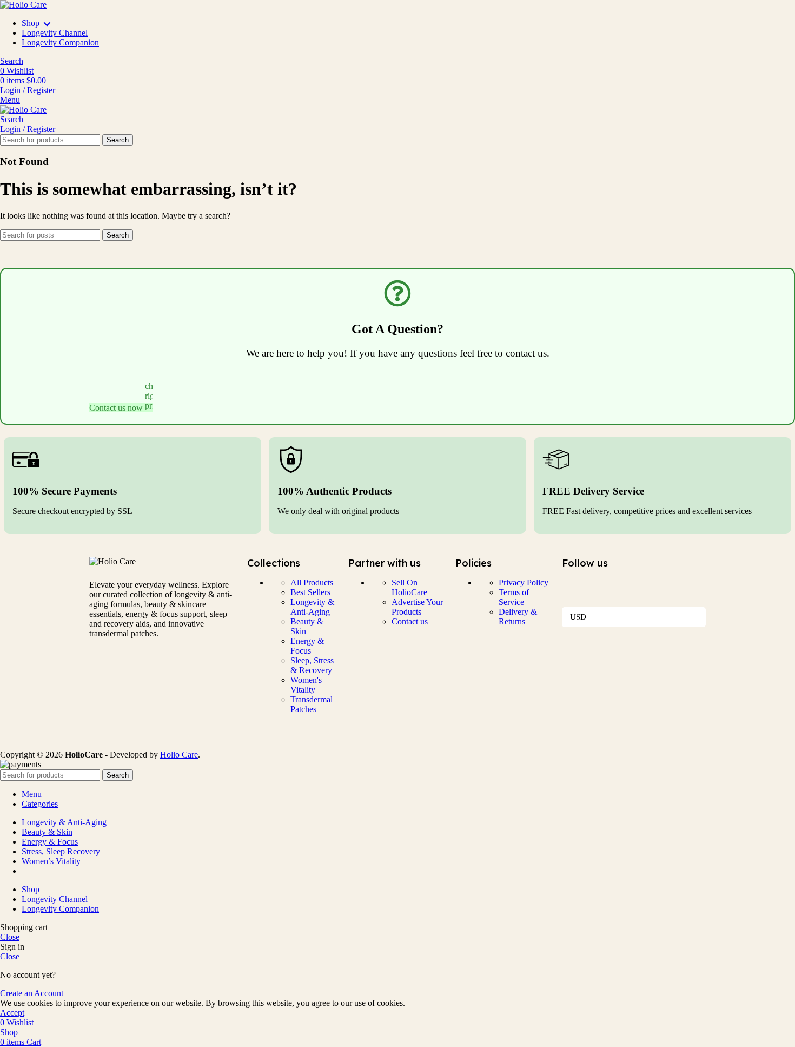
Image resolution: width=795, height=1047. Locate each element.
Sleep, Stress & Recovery (312, 665)
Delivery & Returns (518, 616)
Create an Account (31, 993)
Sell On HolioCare (409, 587)
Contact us (410, 621)
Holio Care (179, 754)
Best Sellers (310, 592)
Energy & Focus (307, 645)
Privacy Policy (523, 582)
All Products (311, 582)
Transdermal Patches (311, 704)
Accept (12, 1012)
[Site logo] (23, 4)
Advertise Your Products (417, 606)
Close (9, 936)
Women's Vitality (306, 684)
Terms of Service (514, 597)
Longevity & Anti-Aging (312, 606)
